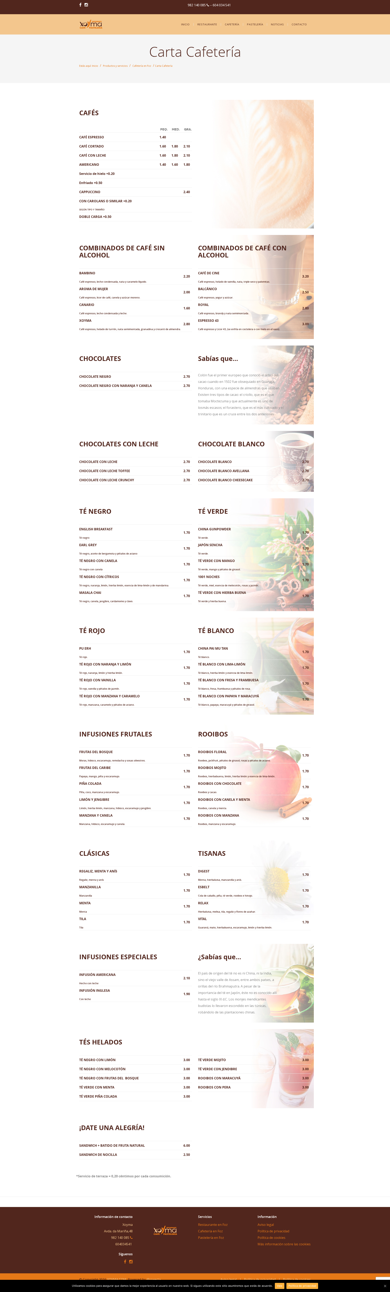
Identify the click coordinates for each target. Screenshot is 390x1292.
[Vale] (385, 1286)
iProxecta (153, 1279)
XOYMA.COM (116, 1279)
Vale (279, 1285)
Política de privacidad (302, 1285)
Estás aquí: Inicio (88, 66)
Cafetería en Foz (141, 66)
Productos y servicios (115, 66)
